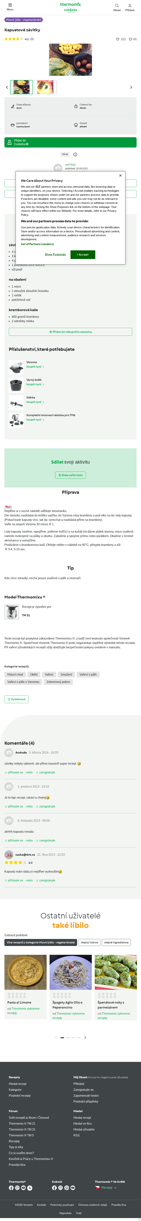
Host (72, 164)
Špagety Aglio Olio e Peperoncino (67, 1004)
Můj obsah (100, 1077)
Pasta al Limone (19, 1002)
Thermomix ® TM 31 (22, 1129)
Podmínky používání (62, 1204)
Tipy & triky (16, 1147)
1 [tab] (62, 1037)
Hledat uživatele (84, 1129)
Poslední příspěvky (85, 1101)
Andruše (21, 752)
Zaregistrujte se (83, 1089)
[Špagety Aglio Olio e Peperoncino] (71, 972)
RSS (76, 1135)
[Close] (120, 175)
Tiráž (79, 1213)
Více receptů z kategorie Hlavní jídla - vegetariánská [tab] (41, 942)
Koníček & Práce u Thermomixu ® (31, 1158)
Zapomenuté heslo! (86, 1095)
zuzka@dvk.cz (25, 854)
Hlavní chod (15, 674)
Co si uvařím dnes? (21, 1153)
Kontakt (41, 1204)
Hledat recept (17, 1083)
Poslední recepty (20, 1095)
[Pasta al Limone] (25, 972)
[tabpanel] (70, 998)
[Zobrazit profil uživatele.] (57, 167)
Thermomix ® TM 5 (21, 1135)
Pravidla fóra (17, 1164)
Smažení (66, 674)
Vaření (49, 674)
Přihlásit (78, 1083)
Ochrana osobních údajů (92, 1204)
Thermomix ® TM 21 (22, 1123)
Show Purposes (55, 254)
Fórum (13, 1111)
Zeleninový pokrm (58, 681)
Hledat (78, 1111)
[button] (10, 7)
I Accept (83, 254)
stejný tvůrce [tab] (89, 942)
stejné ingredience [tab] (116, 942)
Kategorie (15, 1089)
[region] (70, 218)
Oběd (33, 674)
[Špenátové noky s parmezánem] (116, 972)
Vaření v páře (88, 674)
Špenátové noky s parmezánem (111, 1004)
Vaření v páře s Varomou (23, 681)
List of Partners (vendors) (37, 244)
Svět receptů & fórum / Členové (29, 1117)
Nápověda (65, 1213)
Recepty (14, 1077)
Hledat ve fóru (82, 1123)
